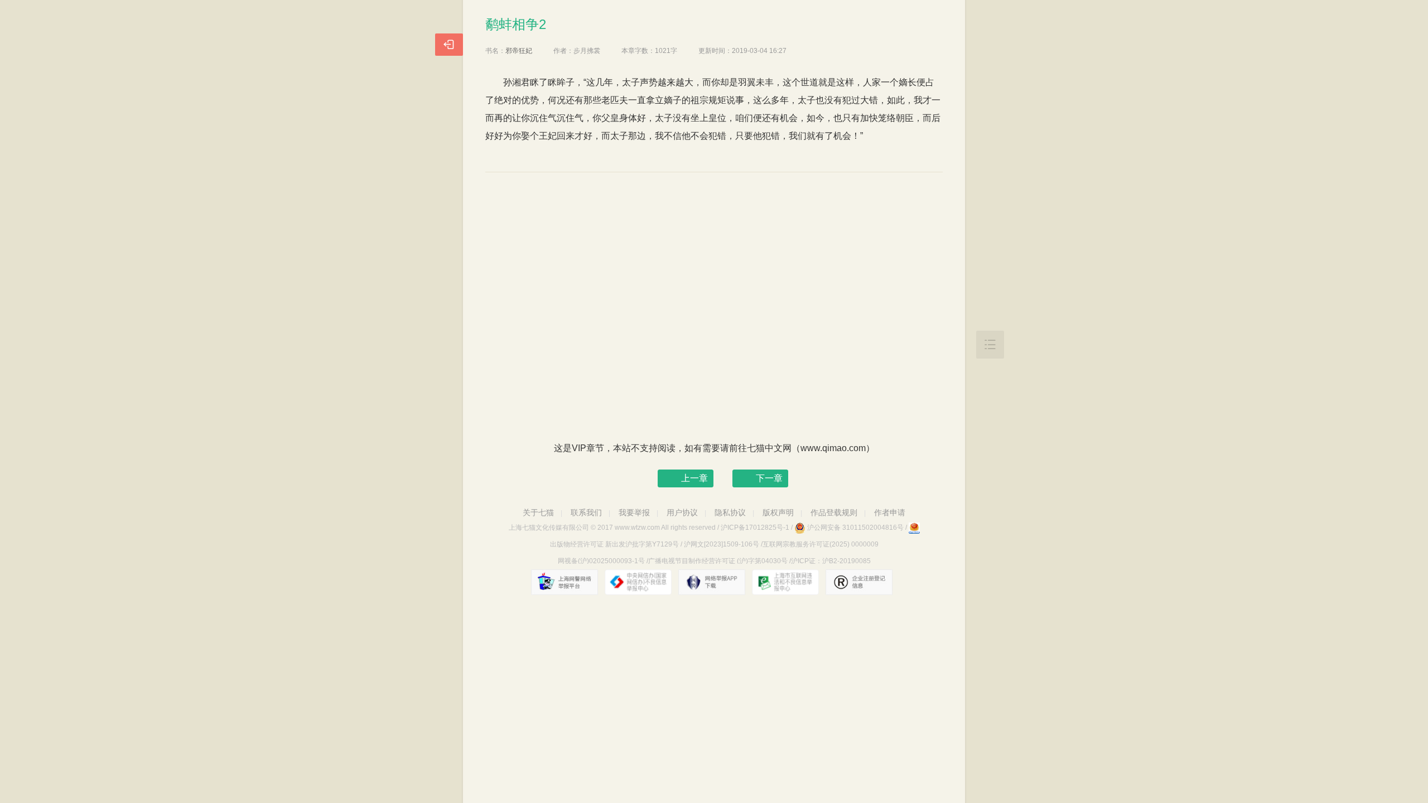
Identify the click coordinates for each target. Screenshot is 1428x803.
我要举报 (634, 512)
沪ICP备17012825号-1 (755, 527)
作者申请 (889, 512)
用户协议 (682, 512)
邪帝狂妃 (518, 51)
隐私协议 (730, 512)
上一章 (694, 478)
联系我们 (586, 512)
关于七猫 (538, 512)
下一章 (769, 478)
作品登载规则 (834, 512)
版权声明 (778, 512)
